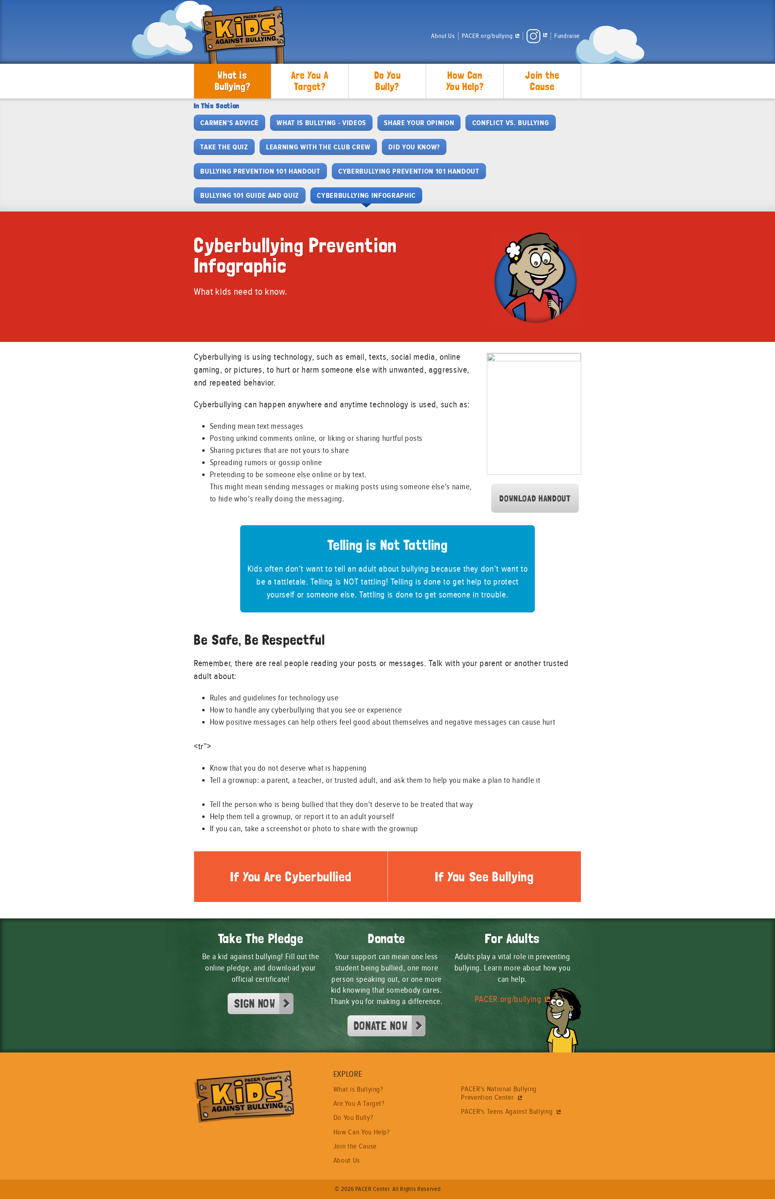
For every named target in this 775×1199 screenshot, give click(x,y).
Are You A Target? (310, 80)
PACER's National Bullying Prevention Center (499, 1093)
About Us (443, 36)
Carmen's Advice (229, 122)
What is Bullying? (233, 80)
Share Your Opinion (419, 122)
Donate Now (381, 1025)
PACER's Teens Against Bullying (507, 1111)
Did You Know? (414, 147)
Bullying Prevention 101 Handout (260, 171)
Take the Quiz (224, 147)
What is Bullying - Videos (321, 122)
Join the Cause (542, 80)
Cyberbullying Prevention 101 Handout (409, 171)
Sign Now (254, 1003)
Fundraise (567, 36)
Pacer (242, 40)
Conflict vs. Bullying (510, 122)
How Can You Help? (465, 80)
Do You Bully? (387, 80)
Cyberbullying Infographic (366, 195)
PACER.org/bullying (508, 999)
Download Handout (535, 498)
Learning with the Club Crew (318, 147)
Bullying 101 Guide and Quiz (249, 195)
